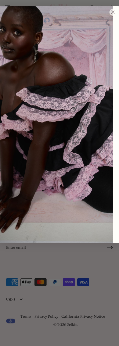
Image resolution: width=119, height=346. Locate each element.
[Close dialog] (113, 12)
